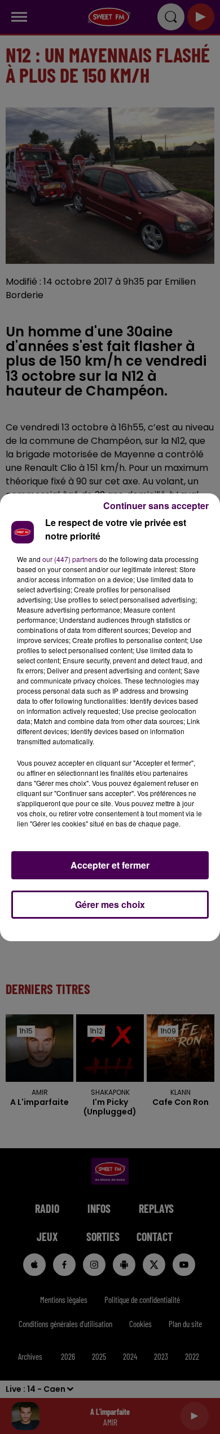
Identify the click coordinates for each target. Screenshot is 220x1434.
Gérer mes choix (110, 904)
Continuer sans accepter (156, 505)
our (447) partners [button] (70, 559)
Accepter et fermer (110, 864)
